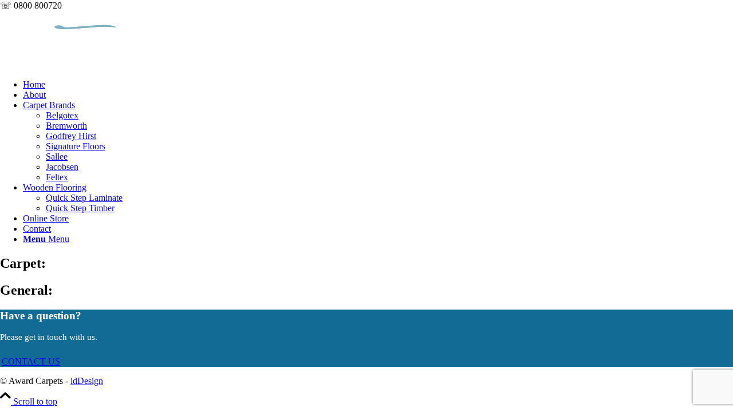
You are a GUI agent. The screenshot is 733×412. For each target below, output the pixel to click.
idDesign (86, 381)
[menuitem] (378, 85)
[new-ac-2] (86, 65)
